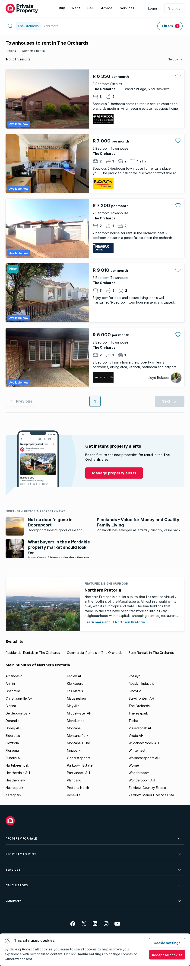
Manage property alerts (114, 473)
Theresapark (138, 713)
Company (13, 901)
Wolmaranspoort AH (144, 758)
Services (13, 869)
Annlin (10, 683)
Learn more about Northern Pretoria (115, 622)
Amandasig (14, 676)
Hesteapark (14, 788)
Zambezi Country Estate (147, 788)
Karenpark (13, 795)
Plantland (74, 780)
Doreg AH (13, 728)
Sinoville (135, 691)
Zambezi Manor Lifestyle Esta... (152, 795)
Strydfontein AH (141, 698)
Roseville (73, 795)
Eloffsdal (12, 743)
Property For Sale (21, 838)
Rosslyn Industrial (142, 683)
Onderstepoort (78, 758)
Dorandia (12, 721)
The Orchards (139, 706)
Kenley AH (74, 676)
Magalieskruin (77, 698)
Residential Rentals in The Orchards (33, 653)
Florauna (12, 750)
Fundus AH (14, 758)
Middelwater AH (79, 713)
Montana (74, 728)
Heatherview (15, 780)
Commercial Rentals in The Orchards (94, 653)
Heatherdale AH (18, 773)
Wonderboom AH (142, 780)
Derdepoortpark (18, 713)
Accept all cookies (167, 955)
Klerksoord (75, 683)
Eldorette (13, 736)
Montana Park (77, 736)
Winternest (137, 750)
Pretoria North (78, 788)
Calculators (17, 885)
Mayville (73, 706)
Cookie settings (167, 943)
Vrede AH (136, 736)
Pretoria (11, 51)
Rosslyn (134, 676)
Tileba (133, 721)
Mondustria (75, 721)
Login (152, 8)
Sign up (174, 8)
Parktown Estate (79, 765)
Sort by (173, 59)
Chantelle (13, 691)
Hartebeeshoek (17, 765)
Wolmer (134, 765)
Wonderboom (139, 773)
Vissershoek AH (140, 728)
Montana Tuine (78, 743)
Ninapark (73, 750)
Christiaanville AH (19, 698)
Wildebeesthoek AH (144, 743)
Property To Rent (21, 854)
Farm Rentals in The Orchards (151, 653)
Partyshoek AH (78, 773)
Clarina (11, 706)
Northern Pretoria (33, 51)
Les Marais (75, 691)
